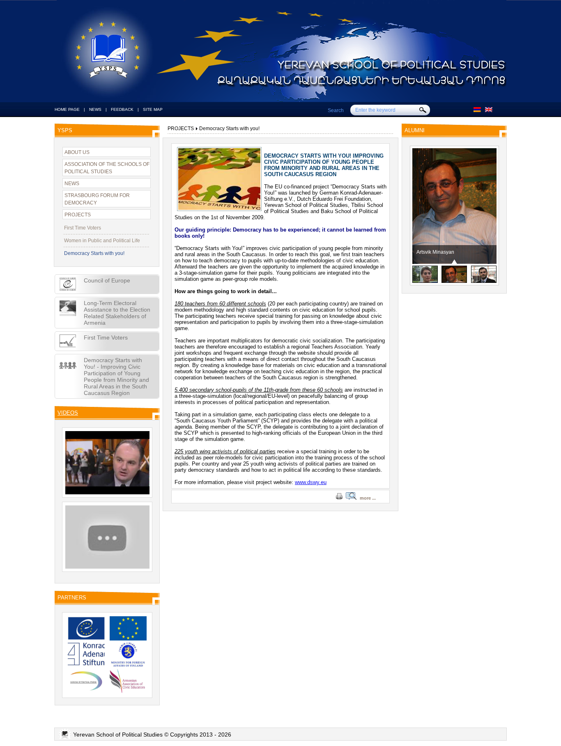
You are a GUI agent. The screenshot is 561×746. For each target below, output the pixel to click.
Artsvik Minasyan (433, 252)
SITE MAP (153, 109)
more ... (368, 498)
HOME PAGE (67, 109)
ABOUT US (77, 152)
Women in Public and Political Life (102, 240)
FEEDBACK (122, 109)
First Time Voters (82, 228)
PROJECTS (77, 215)
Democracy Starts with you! (94, 253)
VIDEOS (67, 413)
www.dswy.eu (310, 482)
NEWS (95, 109)
